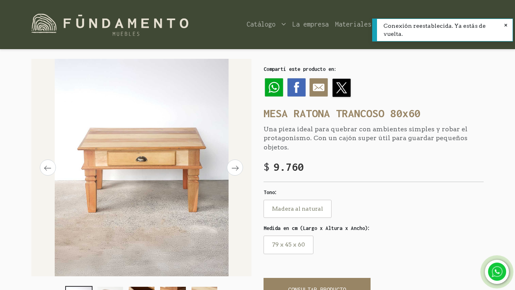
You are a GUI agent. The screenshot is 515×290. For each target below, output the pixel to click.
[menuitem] (310, 24)
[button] (47, 167)
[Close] (506, 26)
